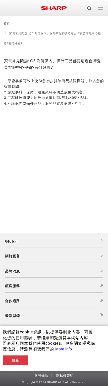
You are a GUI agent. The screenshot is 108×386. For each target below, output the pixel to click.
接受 (15, 360)
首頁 (7, 23)
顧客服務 (12, 286)
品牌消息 (12, 271)
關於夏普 (12, 256)
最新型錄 (12, 316)
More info (63, 349)
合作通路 (12, 301)
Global (11, 241)
